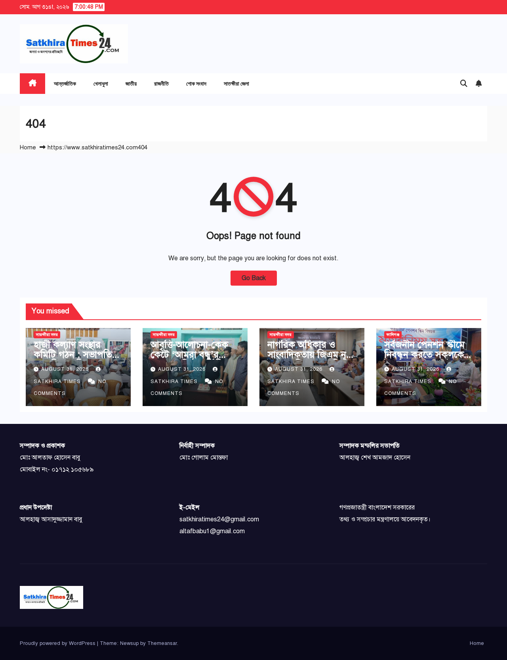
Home (28, 147)
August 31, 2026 (65, 369)
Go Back (254, 278)
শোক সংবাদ (196, 83)
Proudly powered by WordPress (58, 643)
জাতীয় (131, 83)
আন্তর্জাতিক (65, 83)
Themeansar (162, 643)
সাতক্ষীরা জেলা (236, 83)
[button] (463, 83)
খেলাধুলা (100, 83)
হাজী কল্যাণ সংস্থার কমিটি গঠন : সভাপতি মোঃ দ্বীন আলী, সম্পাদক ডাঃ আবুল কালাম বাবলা (76, 359)
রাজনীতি (161, 83)
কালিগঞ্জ (393, 334)
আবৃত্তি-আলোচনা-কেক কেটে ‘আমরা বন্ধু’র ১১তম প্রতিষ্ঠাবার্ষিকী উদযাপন (189, 359)
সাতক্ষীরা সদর (47, 334)
